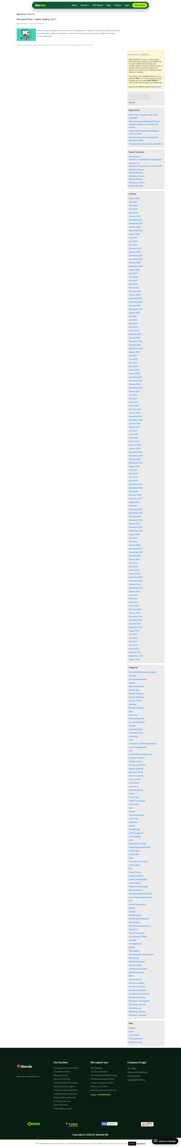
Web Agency (134, 951)
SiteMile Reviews (61, 1105)
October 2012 (135, 584)
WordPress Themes (137, 1011)
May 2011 (133, 641)
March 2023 (134, 330)
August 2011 (134, 631)
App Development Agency (64, 1086)
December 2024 (135, 255)
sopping (73, 45)
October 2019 (135, 459)
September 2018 (136, 488)
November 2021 (136, 380)
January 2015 (134, 523)
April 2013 (133, 566)
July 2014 (133, 538)
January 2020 (134, 448)
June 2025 (133, 241)
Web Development (137, 961)
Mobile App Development (140, 847)
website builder (135, 965)
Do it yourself (134, 779)
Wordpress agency (137, 983)
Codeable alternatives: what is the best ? (146, 144)
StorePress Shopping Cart (140, 926)
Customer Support (137, 758)
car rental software (137, 722)
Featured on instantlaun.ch (28, 1076)
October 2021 (135, 384)
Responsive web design (138, 886)
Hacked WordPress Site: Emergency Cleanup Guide (144, 132)
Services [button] (84, 5)
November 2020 (136, 420)
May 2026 (133, 209)
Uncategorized (135, 943)
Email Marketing (136, 790)
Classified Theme (136, 733)
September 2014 (136, 530)
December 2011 (135, 616)
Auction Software (136, 693)
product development (138, 879)
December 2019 (135, 452)
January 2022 (134, 373)
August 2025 (134, 234)
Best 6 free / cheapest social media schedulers (143, 116)
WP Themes (98, 5)
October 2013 (135, 555)
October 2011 (135, 623)
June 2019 (133, 473)
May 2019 (133, 477)
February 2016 (135, 516)
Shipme (132, 908)
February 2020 (135, 445)
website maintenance (138, 968)
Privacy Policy (133, 1076)
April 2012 (133, 602)
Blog (109, 5)
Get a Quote (140, 5)
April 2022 (133, 366)
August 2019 (134, 466)
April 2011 (133, 645)
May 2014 (133, 541)
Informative (134, 804)
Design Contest (135, 761)
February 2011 (135, 652)
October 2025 (135, 227)
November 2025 (136, 223)
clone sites (133, 736)
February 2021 (135, 409)
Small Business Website (139, 918)
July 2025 (133, 237)
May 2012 (133, 598)
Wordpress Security (137, 1004)
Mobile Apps (134, 850)
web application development (141, 954)
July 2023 (133, 316)
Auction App (134, 690)
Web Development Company (66, 1082)
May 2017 (133, 505)
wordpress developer (138, 990)
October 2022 (135, 345)
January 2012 (134, 613)
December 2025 (135, 220)
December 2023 (135, 298)
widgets (78, 45)
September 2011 (136, 627)
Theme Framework (137, 933)
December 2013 (135, 548)
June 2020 (133, 434)
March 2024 (134, 287)
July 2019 (133, 470)
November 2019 (136, 455)
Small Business (135, 915)
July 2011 (133, 634)
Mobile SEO (134, 854)
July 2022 (133, 355)
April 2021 (133, 402)
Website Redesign (136, 972)
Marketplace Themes (138, 843)
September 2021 (136, 387)
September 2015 (136, 520)
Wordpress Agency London (101, 1082)
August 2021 (134, 391)
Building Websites (136, 718)
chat (39, 45)
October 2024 (135, 262)
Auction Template (136, 697)
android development (138, 679)
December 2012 (135, 577)
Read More (141, 1143)
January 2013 (134, 573)
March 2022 (134, 370)
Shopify (132, 911)
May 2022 (133, 362)
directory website (136, 775)
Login (127, 5)
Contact (117, 5)
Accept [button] (132, 1144)
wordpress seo (135, 1008)
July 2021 (133, 395)
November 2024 (136, 259)
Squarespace (134, 922)
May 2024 (133, 280)
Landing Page (134, 829)
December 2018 (135, 484)
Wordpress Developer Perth (102, 1079)
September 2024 (136, 266)
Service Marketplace (137, 904)
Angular (132, 683)
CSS (130, 750)
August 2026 (134, 198)
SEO (130, 901)
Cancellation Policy (136, 1080)
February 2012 (135, 609)
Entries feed (134, 1035)
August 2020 (134, 427)
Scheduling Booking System (140, 893)
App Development (136, 686)
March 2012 (134, 605)
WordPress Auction (137, 986)
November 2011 (136, 620)
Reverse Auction (136, 890)
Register (132, 1028)
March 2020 (134, 441)
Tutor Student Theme (138, 936)
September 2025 (136, 230)
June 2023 (133, 320)
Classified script (135, 729)
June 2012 (133, 595)
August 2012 (134, 591)
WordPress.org (135, 1042)
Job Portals (133, 818)
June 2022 (133, 359)
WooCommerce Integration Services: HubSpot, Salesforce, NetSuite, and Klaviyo (144, 124)
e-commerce (134, 783)
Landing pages (135, 836)
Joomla (132, 825)
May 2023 (133, 323)
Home (74, 5)
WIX (131, 976)
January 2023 (134, 337)
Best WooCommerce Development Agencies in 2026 (143, 138)
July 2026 (133, 202)
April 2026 (133, 212)
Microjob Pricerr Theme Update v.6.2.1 (36, 19)
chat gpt (132, 725)
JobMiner (133, 822)
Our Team (131, 1068)
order (56, 45)
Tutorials (132, 940)
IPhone (132, 811)
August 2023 (134, 312)
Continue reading (45, 36)
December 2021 (135, 377)
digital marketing (136, 768)
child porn (133, 156)
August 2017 (134, 502)
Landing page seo (136, 833)
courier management (137, 747)
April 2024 (133, 284)
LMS (131, 840)
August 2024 (134, 270)
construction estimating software (143, 743)
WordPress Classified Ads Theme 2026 (145, 159)
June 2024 (133, 277)
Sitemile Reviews (136, 172)
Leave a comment (87, 45)
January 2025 (134, 252)
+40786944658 (103, 1094)
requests (61, 45)
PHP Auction (134, 865)
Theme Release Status (63, 1108)
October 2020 (135, 423)
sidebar (67, 45)
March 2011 (134, 648)
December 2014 (135, 527)
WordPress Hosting (137, 997)
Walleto (132, 947)
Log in (131, 1031)
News (131, 858)
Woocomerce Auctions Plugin (66, 1068)
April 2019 (133, 480)
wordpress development (139, 993)
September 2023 (136, 309)
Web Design (134, 958)
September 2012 (136, 588)
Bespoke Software (136, 708)
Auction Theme (135, 700)
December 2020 (135, 416)
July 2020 (133, 430)
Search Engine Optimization (140, 897)
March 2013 (134, 570)
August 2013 (134, 559)
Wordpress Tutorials (137, 1015)
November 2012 (136, 580)
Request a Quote (61, 1075)
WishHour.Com (135, 169)
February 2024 (135, 291)
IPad (131, 808)
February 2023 (135, 334)
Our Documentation (99, 1071)
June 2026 (133, 205)
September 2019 (136, 463)
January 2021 (134, 413)
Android (132, 675)
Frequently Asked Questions (66, 1090)
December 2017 (135, 498)
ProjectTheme (135, 883)
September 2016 (136, 513)
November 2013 (136, 552)
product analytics (136, 876)
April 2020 (133, 438)
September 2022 (136, 348)
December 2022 (135, 341)
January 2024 (134, 295)
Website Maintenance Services (103, 1090)
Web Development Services (65, 1094)
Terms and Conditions (137, 1072)
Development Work (137, 765)
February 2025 (135, 248)
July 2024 (133, 273)
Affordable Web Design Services (142, 672)
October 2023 (135, 305)
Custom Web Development (140, 754)
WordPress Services (62, 1101)
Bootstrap (133, 715)
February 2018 (135, 495)
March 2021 (134, 405)
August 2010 (134, 659)
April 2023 (133, 327)
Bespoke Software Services (65, 1097)
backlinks (133, 704)
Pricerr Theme (27, 45)
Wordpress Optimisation (139, 1001)
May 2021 (133, 398)
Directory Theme (136, 772)
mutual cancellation (47, 45)
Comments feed (135, 1038)
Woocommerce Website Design (103, 1075)
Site (40, 5)
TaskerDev (133, 929)
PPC (131, 868)
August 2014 (134, 534)
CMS (131, 740)
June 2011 (133, 638)
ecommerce (134, 786)
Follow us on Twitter (99, 1086)
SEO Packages (96, 1068)
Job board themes (136, 815)
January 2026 (134, 216)
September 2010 (136, 656)
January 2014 (134, 545)
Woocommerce (135, 979)
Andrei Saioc (40, 23)
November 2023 (136, 302)
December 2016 (135, 509)
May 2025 (133, 245)
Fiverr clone (134, 797)
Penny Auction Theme (138, 861)
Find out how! (155, 87)
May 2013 (133, 563)
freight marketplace (137, 800)
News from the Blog (62, 1079)
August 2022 (134, 352)
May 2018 (133, 491)
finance (132, 793)
